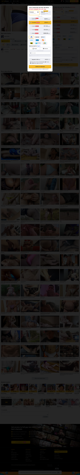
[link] (50, 7)
